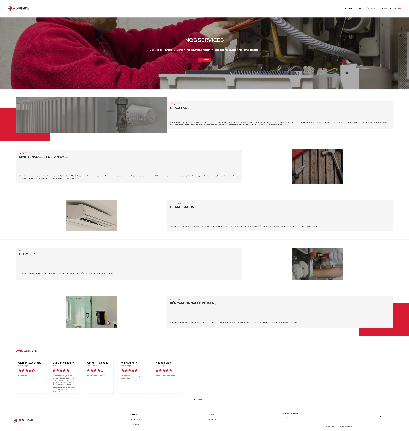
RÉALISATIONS (135, 420)
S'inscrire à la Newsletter (290, 413)
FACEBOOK (212, 420)
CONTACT (397, 8)
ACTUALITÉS (349, 8)
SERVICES (359, 8)
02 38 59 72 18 (386, 8)
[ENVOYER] (380, 417)
